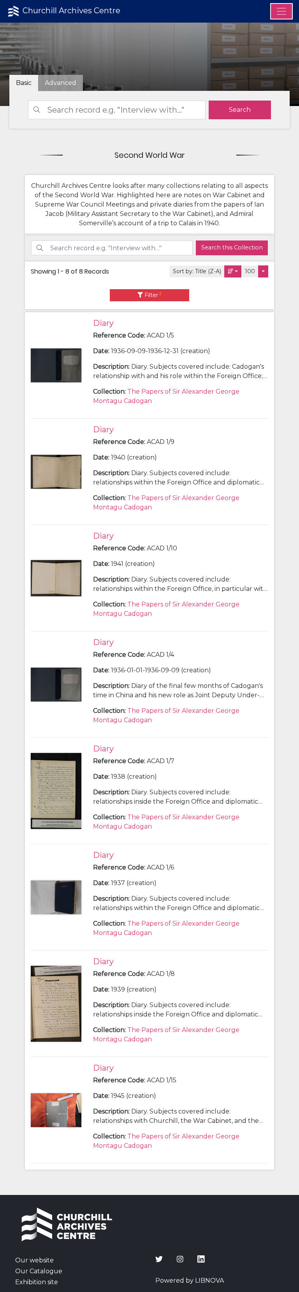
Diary (103, 323)
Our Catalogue (38, 1271)
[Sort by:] (232, 271)
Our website (34, 1260)
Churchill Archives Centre (70, 10)
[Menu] (281, 11)
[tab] (60, 83)
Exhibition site (36, 1282)
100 (250, 271)
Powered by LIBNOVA (189, 1280)
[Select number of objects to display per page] (263, 271)
